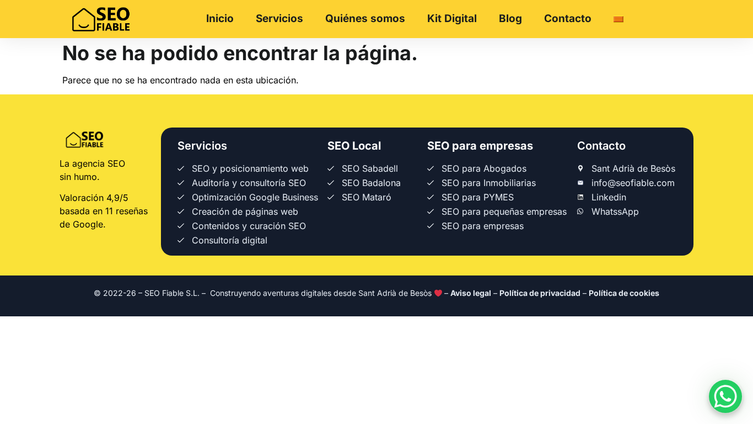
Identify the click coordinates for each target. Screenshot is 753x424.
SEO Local (354, 145)
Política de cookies (624, 293)
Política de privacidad (539, 293)
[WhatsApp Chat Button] (725, 396)
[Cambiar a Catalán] (618, 19)
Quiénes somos (365, 18)
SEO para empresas (480, 145)
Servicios (279, 18)
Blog (510, 18)
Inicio (220, 18)
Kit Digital (452, 18)
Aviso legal (470, 293)
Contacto (567, 18)
